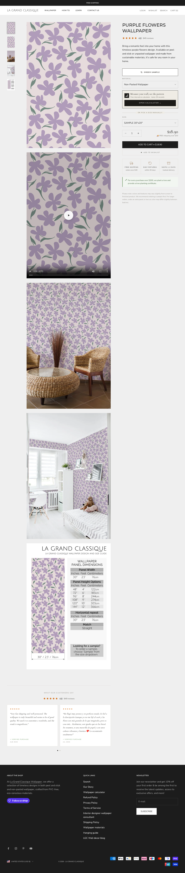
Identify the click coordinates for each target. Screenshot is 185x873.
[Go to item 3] (11, 56)
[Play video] (68, 215)
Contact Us (93, 10)
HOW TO (66, 10)
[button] (150, 99)
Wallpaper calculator (94, 792)
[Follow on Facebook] (8, 848)
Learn (78, 10)
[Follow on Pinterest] (23, 848)
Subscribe (146, 811)
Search (86, 781)
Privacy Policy (90, 802)
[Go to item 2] (11, 42)
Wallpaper (50, 10)
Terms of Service (92, 808)
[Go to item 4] (11, 70)
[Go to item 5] (11, 85)
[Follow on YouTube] (30, 848)
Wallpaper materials (94, 827)
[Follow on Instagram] (15, 848)
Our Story (88, 787)
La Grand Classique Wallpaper (26, 781)
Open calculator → (150, 103)
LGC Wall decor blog (94, 838)
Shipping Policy (91, 822)
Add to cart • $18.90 (150, 144)
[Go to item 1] (11, 28)
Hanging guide (90, 832)
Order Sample (152, 72)
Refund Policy (90, 797)
